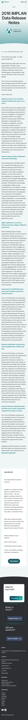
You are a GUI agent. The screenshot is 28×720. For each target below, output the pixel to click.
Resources (3, 698)
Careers (3, 705)
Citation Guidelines (5, 684)
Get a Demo (14, 561)
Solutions (3, 694)
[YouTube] (2, 710)
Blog (6, 51)
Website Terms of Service (7, 682)
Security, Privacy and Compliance (8, 685)
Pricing (3, 699)
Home (2, 51)
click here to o (8, 453)
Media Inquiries (4, 673)
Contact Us (4, 670)
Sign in (2, 703)
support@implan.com (6, 668)
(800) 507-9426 (5, 665)
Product (3, 693)
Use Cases (3, 696)
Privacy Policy (4, 680)
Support (3, 701)
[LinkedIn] (5, 710)
